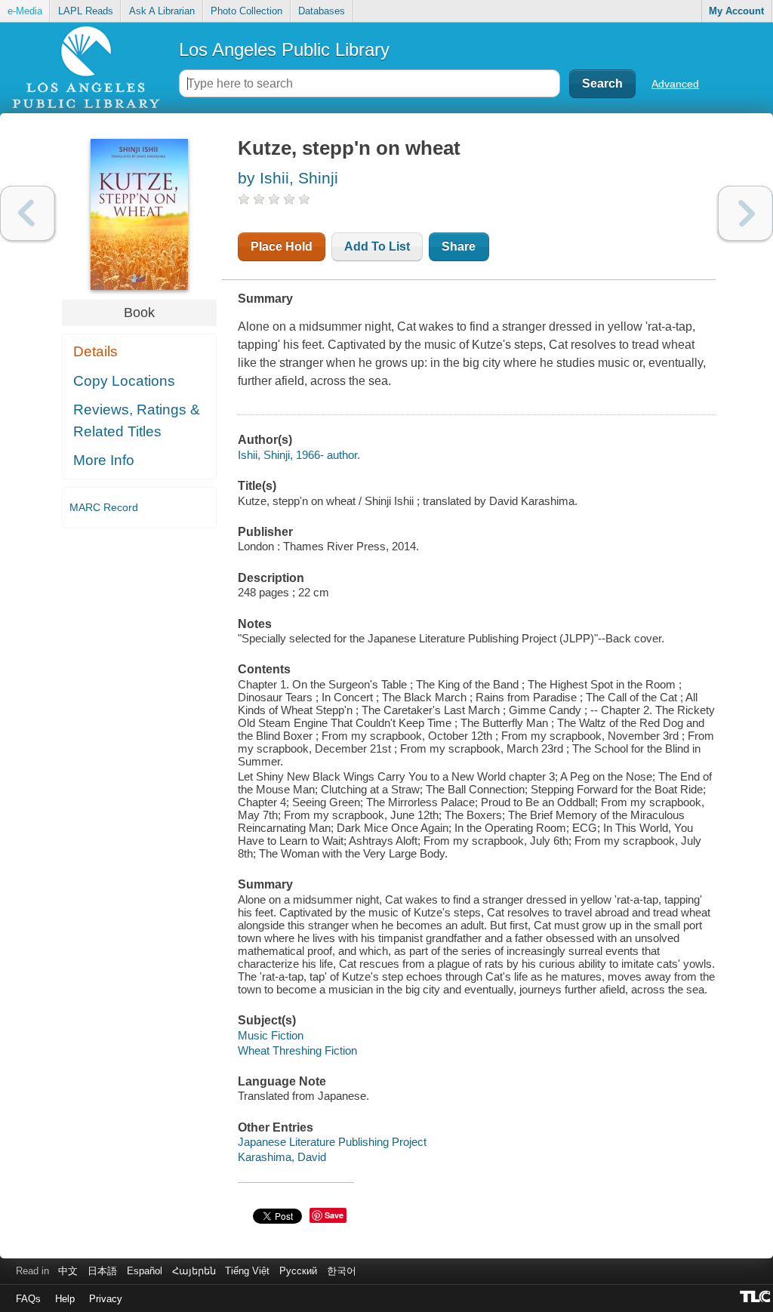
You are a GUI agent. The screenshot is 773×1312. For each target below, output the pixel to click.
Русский (298, 1271)
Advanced (675, 84)
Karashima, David (282, 1156)
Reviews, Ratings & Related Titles (136, 420)
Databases (321, 11)
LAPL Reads (85, 11)
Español (144, 1271)
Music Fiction (270, 1035)
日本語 (102, 1271)
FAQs (28, 1298)
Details (95, 351)
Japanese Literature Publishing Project (332, 1141)
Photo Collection (246, 11)
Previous (27, 213)
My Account (736, 11)
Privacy (105, 1298)
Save (334, 1215)
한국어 (341, 1271)
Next (745, 213)
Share (459, 246)
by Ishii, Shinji (288, 177)
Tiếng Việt (247, 1271)
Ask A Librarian (162, 11)
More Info (103, 460)
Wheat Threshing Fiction (297, 1050)
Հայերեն (194, 1271)
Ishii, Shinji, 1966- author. (299, 454)
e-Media (25, 11)
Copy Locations (124, 381)
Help (65, 1298)
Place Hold (282, 246)
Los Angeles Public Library (284, 49)
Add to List (377, 246)
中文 (68, 1271)
